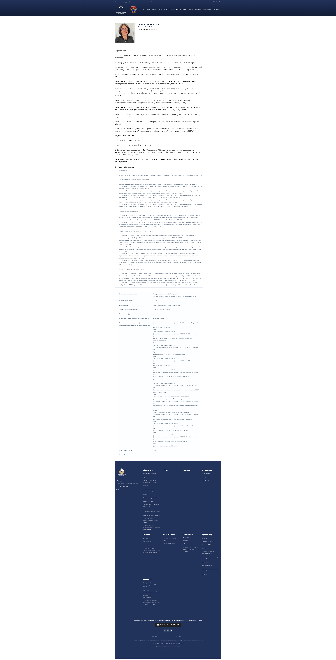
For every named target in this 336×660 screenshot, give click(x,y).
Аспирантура (206, 477)
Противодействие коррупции (151, 512)
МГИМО (154, 9)
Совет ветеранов (207, 565)
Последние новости (208, 541)
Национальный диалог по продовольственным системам (190, 549)
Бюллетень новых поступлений (148, 596)
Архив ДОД (205, 480)
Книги (145, 608)
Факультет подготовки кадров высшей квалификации (210, 558)
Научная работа (181, 9)
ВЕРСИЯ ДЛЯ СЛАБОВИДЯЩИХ (170, 624)
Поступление (163, 9)
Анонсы (204, 538)
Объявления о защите (169, 543)
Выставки (205, 562)
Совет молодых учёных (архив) (169, 539)
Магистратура (206, 473)
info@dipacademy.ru (132, 2)
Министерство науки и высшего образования (168, 646)
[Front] (121, 472)
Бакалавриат (146, 538)
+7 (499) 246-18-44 (147, 2)
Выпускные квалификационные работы (151, 591)
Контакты (120, 2)
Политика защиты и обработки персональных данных (150, 520)
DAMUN (204, 574)
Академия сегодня (148, 501)
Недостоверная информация (151, 515)
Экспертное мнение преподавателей (208, 552)
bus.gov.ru (168, 653)
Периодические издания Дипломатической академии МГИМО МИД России (151, 602)
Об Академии (146, 9)
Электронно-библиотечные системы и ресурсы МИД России (151, 585)
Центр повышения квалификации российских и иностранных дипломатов (151, 550)
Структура (146, 477)
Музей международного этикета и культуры (150, 490)
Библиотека (216, 9)
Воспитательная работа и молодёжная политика (209, 570)
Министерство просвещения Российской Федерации (168, 650)
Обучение (171, 9)
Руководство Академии (149, 473)
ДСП (184, 544)
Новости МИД (206, 545)
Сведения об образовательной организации (151, 505)
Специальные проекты (195, 9)
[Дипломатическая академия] (121, 9)
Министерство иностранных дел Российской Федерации (168, 643)
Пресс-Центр (207, 9)
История (145, 486)
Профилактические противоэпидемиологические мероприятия (151, 527)
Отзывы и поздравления (150, 498)
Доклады (185, 540)
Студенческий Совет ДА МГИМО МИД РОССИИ (150, 481)
